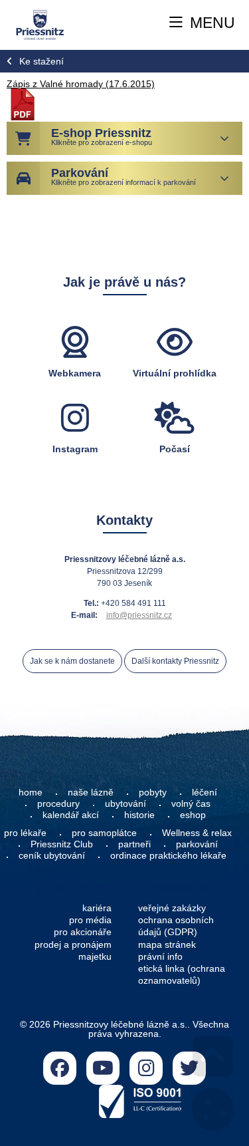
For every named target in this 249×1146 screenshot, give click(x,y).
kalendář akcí (70, 814)
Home (39, 25)
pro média (90, 920)
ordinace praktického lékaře (169, 855)
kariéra (97, 908)
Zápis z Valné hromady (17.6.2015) (81, 83)
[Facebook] (59, 1068)
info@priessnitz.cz (139, 615)
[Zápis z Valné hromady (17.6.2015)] (23, 117)
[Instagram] (146, 1068)
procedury (58, 803)
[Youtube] (103, 1068)
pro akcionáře (83, 932)
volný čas (190, 803)
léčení (204, 792)
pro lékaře (25, 832)
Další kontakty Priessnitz (175, 661)
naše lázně (91, 792)
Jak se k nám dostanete (72, 661)
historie (139, 814)
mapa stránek (167, 944)
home (30, 792)
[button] (202, 23)
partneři (134, 844)
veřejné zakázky (172, 908)
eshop (193, 814)
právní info (160, 956)
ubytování (125, 803)
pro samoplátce (104, 832)
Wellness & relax (197, 832)
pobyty (153, 792)
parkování (197, 844)
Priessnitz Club (62, 844)
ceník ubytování (52, 855)
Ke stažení (41, 61)
